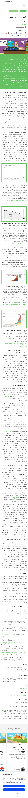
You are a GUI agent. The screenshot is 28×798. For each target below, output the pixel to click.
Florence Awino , (15, 695)
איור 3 (17, 255)
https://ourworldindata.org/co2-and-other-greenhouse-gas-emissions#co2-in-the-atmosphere (15, 304)
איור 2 (4, 156)
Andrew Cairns (23, 695)
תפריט (3, 6)
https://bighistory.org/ (16, 659)
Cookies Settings (14, 793)
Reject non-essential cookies (14, 789)
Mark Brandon (23, 688)
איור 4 (7, 267)
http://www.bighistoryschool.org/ (9, 642)
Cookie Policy (19, 782)
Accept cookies (14, 786)
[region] (14, 784)
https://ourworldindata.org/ (19, 243)
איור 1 (8, 137)
